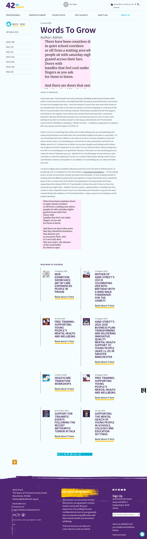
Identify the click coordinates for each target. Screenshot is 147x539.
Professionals (13, 15)
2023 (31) (10, 56)
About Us (125, 15)
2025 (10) (10, 66)
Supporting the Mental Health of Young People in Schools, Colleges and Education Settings (104, 424)
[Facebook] (119, 490)
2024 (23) (10, 61)
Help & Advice (81, 15)
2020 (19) (10, 42)
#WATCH (15, 24)
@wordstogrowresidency (93, 172)
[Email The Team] (113, 490)
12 (79, 454)
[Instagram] (116, 490)
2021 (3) (9, 47)
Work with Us (18, 503)
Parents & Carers (37, 15)
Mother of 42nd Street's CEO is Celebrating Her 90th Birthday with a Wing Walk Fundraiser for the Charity (105, 287)
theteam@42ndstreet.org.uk (25, 499)
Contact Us (17, 506)
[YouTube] (122, 490)
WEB (13, 524)
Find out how (118, 534)
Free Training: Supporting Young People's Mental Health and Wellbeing (65, 329)
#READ (22, 24)
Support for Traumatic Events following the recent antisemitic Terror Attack (65, 422)
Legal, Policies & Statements (25, 509)
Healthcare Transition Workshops (63, 381)
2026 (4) (9, 71)
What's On (103, 15)
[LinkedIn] (125, 490)
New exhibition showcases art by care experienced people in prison (63, 283)
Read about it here (64, 296)
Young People (58, 15)
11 (75, 454)
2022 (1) (9, 52)
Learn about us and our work (75, 529)
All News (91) (12, 32)
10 (71, 454)
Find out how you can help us (75, 526)
